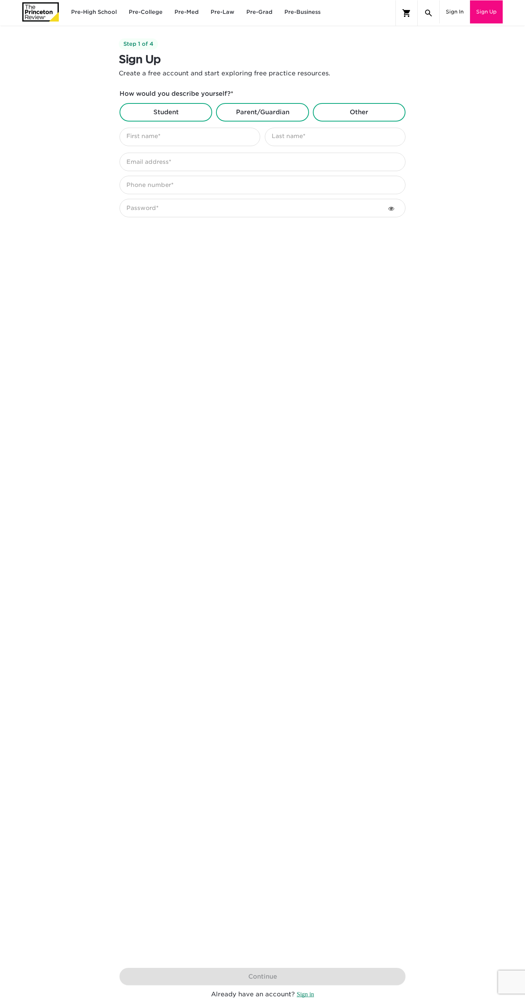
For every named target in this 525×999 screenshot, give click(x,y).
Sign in (305, 994)
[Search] (428, 13)
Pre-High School (94, 12)
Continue (262, 976)
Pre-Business (302, 12)
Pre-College (146, 12)
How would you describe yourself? (176, 93)
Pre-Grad (259, 12)
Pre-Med (186, 12)
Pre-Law (222, 12)
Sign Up (486, 12)
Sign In (455, 12)
